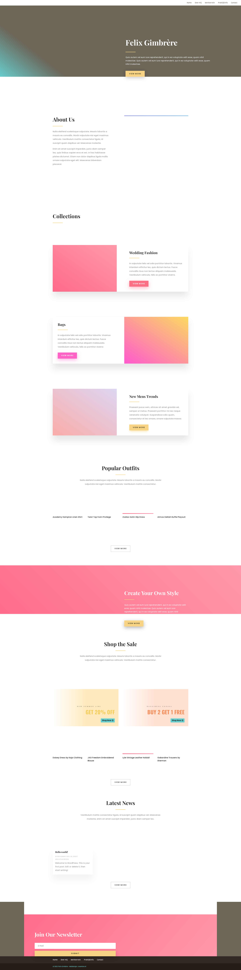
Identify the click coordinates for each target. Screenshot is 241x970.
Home (189, 3)
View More (135, 73)
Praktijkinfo (223, 3)
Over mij (198, 3)
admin (62, 856)
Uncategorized (62, 859)
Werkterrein (210, 3)
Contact (234, 3)
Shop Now (106, 720)
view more (139, 283)
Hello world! (61, 852)
